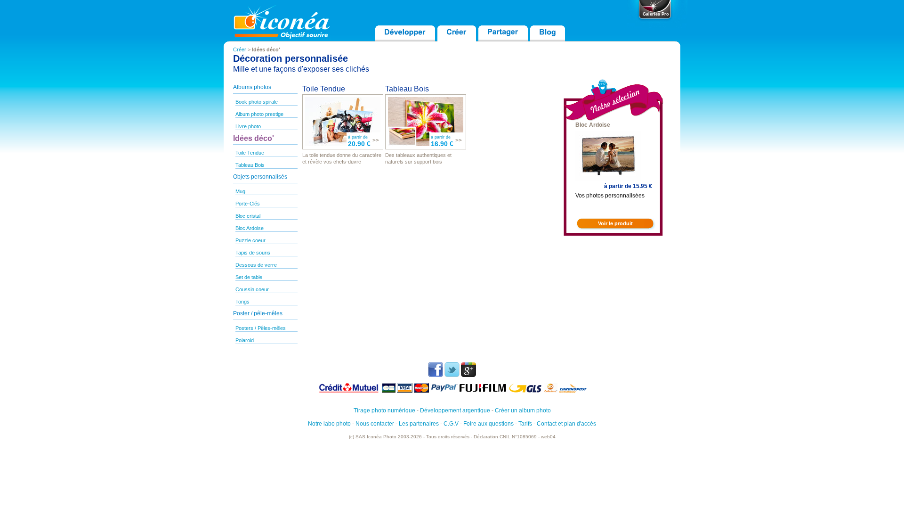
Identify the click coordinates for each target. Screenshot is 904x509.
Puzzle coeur (250, 240)
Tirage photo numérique (384, 410)
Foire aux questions (488, 423)
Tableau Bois (250, 165)
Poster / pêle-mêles (257, 313)
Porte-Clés (247, 203)
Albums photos (252, 87)
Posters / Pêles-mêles (260, 328)
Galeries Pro (656, 14)
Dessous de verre (256, 265)
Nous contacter (374, 423)
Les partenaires (419, 423)
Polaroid (244, 340)
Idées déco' (253, 138)
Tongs (242, 301)
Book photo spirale (256, 102)
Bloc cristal (247, 216)
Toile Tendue (249, 153)
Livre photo (248, 126)
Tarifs (525, 423)
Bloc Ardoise (249, 228)
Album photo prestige (259, 114)
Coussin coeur (252, 289)
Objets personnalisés (260, 176)
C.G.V (451, 423)
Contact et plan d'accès (566, 423)
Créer (239, 49)
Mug (240, 191)
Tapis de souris (252, 252)
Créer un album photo (523, 410)
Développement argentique (455, 410)
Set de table (248, 277)
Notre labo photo (329, 423)
